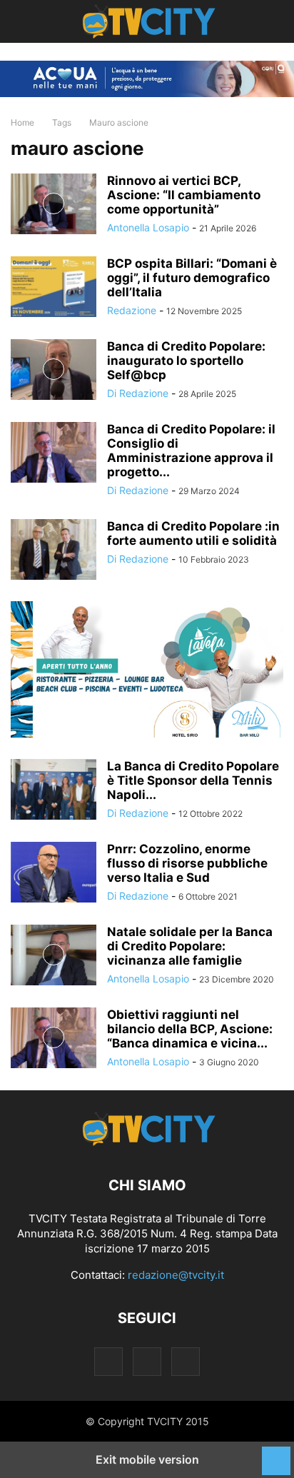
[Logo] (147, 1142)
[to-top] (276, 1454)
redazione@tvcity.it (176, 1275)
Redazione (131, 310)
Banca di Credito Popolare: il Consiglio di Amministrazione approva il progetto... (191, 450)
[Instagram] (108, 1361)
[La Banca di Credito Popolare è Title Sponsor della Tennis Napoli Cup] (53, 791)
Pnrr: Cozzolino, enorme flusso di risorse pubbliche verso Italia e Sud (187, 863)
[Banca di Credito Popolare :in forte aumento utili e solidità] (53, 551)
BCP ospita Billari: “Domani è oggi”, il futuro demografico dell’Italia (192, 277)
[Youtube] (185, 1361)
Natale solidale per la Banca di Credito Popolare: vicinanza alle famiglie (190, 946)
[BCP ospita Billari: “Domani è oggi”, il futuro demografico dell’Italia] (53, 288)
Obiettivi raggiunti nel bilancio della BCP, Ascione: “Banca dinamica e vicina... (190, 1028)
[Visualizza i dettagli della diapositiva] (147, 669)
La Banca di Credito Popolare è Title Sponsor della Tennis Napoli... (193, 780)
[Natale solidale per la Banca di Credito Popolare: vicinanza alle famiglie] (53, 956)
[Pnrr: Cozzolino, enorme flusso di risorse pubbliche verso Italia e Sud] (53, 873)
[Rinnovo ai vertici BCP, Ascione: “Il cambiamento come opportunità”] (53, 205)
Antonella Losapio (148, 227)
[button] (32, 21)
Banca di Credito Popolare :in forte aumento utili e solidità (193, 533)
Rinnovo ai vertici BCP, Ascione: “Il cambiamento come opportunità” (183, 195)
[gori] (147, 79)
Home (22, 122)
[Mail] (147, 1361)
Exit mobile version (147, 1459)
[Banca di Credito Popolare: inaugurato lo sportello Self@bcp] (53, 371)
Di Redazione (137, 393)
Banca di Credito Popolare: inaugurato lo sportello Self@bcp (186, 360)
